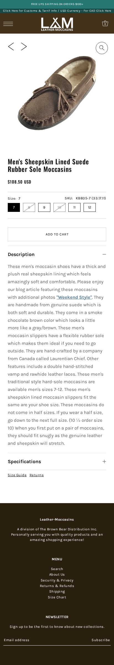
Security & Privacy (57, 580)
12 (90, 207)
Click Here (103, 10)
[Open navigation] (9, 23)
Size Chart (57, 597)
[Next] (24, 46)
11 (74, 207)
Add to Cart (57, 234)
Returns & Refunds (57, 586)
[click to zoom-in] (102, 48)
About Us (57, 574)
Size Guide (17, 475)
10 (59, 207)
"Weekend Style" (74, 297)
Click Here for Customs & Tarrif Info (30, 10)
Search (57, 569)
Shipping (57, 591)
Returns (37, 475)
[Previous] (11, 46)
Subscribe (101, 640)
